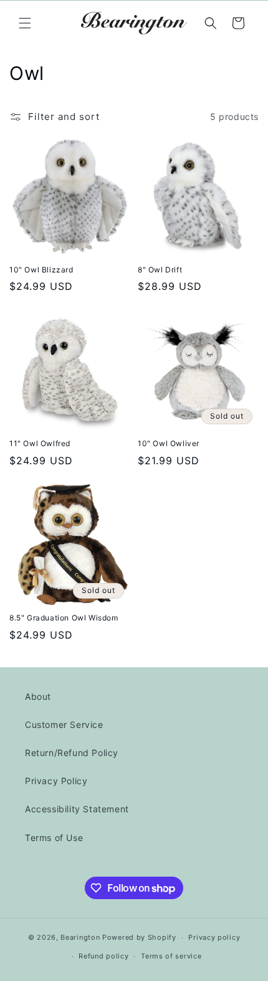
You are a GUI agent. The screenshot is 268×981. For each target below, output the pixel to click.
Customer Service (64, 724)
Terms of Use (54, 837)
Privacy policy (214, 937)
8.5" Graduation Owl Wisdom (63, 617)
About (38, 696)
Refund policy (103, 956)
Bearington (80, 937)
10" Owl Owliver (168, 443)
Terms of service (171, 956)
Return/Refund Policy (71, 752)
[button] (25, 23)
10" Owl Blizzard (41, 269)
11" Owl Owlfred (39, 443)
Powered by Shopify (139, 937)
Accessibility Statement (77, 809)
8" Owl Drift (160, 269)
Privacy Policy (56, 780)
